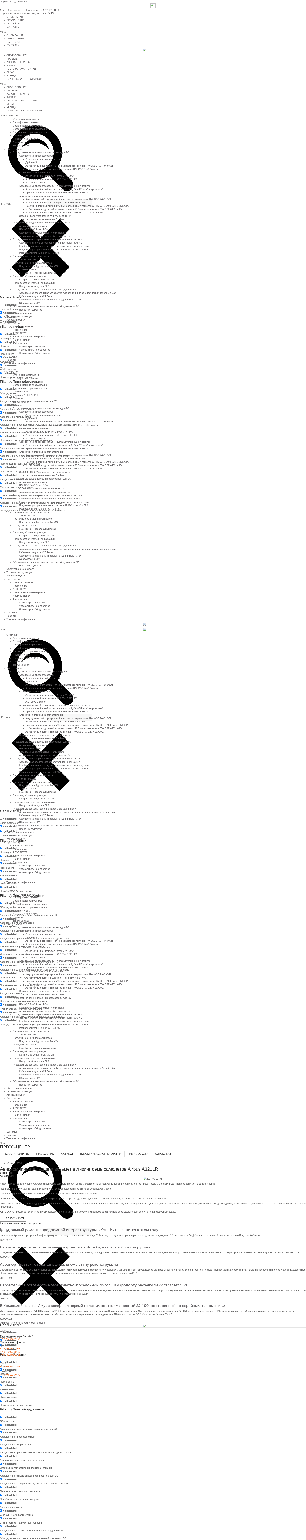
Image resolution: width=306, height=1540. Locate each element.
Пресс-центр (13, 323)
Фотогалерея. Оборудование (35, 353)
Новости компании (23, 326)
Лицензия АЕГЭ (21, 135)
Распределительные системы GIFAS (39, 253)
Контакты (11, 356)
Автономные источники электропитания (41, 196)
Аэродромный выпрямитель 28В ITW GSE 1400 (51, 179)
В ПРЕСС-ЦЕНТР (15, 1218)
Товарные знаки (21, 145)
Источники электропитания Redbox (45, 219)
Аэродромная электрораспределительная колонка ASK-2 (50, 243)
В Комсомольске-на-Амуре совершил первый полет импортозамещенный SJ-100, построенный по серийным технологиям (112, 1305)
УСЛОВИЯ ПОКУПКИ (18, 62)
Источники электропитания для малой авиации (45, 216)
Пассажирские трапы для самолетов (33, 256)
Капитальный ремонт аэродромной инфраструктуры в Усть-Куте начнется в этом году (79, 1229)
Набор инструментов (30, 309)
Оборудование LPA (29, 303)
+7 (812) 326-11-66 (49, 10)
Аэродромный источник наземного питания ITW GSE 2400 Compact (62, 169)
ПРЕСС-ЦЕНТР (15, 20)
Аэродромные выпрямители (34, 172)
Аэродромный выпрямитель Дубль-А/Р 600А (50, 176)
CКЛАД (10, 72)
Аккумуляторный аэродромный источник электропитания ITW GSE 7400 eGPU (69, 199)
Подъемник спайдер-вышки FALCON (39, 266)
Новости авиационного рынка (29, 336)
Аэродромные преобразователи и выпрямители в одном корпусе (54, 186)
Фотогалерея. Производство (34, 350)
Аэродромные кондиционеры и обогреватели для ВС (42, 222)
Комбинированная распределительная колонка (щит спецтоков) (54, 246)
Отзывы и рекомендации (26, 119)
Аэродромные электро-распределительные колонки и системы (47, 239)
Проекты (11, 360)
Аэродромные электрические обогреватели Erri (45, 236)
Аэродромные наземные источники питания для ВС (41, 152)
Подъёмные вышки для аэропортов (32, 263)
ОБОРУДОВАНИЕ (16, 55)
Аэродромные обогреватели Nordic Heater (42, 232)
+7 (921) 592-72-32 (37, 13)
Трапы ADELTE (27, 259)
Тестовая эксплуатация (19, 316)
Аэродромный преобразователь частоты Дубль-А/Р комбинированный (64, 189)
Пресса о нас (20, 330)
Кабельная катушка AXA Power (36, 296)
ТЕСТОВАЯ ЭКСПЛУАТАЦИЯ (22, 69)
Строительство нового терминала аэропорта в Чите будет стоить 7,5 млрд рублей (75, 1247)
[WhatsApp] (49, 13)
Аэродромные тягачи (24, 269)
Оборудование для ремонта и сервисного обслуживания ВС (46, 306)
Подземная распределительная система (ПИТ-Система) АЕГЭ (53, 249)
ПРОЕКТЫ (12, 59)
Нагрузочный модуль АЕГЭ (34, 286)
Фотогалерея (163, 1153)
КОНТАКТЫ (12, 27)
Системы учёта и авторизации (29, 276)
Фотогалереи (20, 343)
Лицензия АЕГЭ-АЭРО (25, 139)
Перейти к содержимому (13, 1)
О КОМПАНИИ (14, 17)
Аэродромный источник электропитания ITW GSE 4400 (56, 202)
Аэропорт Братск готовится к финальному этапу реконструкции (59, 1264)
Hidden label (10, 305)
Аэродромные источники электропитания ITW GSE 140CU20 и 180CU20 (65, 212)
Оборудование (14, 149)
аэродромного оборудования (117, 1211)
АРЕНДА (11, 75)
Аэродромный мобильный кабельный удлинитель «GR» (50, 299)
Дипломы (18, 142)
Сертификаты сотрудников (27, 125)
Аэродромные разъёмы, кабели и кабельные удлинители (44, 289)
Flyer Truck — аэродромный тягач (37, 273)
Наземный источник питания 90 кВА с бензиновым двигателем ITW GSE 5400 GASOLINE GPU (78, 206)
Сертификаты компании (26, 122)
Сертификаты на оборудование (30, 129)
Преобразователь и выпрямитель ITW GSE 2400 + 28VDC (57, 192)
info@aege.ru (31, 10)
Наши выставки (21, 340)
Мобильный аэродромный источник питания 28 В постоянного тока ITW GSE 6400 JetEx (74, 209)
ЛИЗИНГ (11, 65)
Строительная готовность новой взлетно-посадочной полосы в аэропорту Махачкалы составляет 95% (94, 1285)
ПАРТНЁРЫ (13, 23)
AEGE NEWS (20, 333)
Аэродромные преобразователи (36, 155)
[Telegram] (52, 13)
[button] (153, 32)
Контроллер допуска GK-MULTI (36, 279)
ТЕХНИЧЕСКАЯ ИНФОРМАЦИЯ (24, 79)
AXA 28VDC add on (36, 182)
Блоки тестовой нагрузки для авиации (34, 283)
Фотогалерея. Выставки (32, 346)
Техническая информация (20, 363)
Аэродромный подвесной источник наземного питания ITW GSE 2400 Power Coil (69, 166)
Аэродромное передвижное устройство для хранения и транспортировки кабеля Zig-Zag (67, 293)
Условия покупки (15, 320)
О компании (12, 115)
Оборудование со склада (20, 313)
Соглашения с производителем (30, 132)
